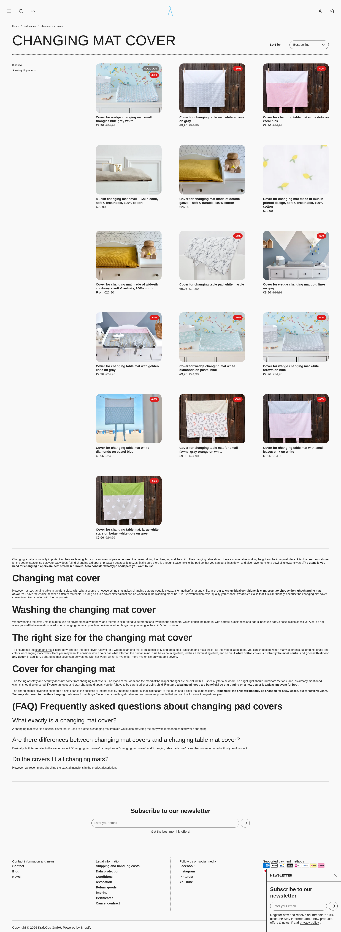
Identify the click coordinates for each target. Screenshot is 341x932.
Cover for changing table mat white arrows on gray (212, 95)
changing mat (43, 649)
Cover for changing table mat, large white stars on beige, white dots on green (128, 508)
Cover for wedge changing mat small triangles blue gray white (128, 95)
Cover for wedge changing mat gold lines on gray (296, 263)
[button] (21, 11)
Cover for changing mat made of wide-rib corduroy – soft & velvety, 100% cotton (128, 263)
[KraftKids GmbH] (170, 11)
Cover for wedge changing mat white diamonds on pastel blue (212, 344)
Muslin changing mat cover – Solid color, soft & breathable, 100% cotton (128, 179)
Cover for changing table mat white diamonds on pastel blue (128, 426)
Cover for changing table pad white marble (212, 263)
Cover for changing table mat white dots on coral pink (296, 95)
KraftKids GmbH (49, 927)
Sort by (275, 44)
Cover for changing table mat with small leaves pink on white (296, 426)
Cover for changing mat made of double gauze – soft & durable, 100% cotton (212, 179)
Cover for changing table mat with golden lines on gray (128, 344)
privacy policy (309, 922)
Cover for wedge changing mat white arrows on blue (296, 344)
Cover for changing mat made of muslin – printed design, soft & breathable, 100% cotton (296, 179)
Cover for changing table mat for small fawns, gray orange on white (212, 426)
